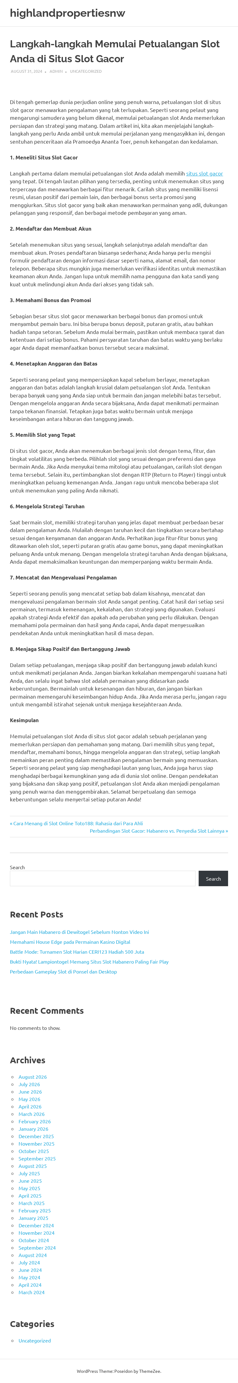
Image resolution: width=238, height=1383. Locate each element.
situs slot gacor (204, 173)
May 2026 (29, 1099)
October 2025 (34, 1151)
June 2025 (30, 1180)
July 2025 (29, 1173)
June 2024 (30, 1270)
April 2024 (30, 1284)
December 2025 (36, 1136)
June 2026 (30, 1091)
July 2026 (29, 1084)
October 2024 (34, 1240)
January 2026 (33, 1128)
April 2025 (30, 1195)
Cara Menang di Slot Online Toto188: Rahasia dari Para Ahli (78, 823)
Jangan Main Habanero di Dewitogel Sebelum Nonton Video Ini (79, 932)
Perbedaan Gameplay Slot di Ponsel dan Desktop (63, 971)
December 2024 (36, 1225)
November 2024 (37, 1232)
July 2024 (29, 1262)
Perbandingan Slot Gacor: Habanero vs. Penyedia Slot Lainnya (157, 830)
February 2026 (35, 1121)
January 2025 (33, 1218)
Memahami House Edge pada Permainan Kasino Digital (70, 942)
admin (56, 71)
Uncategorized (86, 71)
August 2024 (33, 1255)
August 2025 (33, 1166)
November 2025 (37, 1143)
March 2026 (32, 1114)
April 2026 (30, 1106)
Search (17, 867)
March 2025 (32, 1203)
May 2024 (29, 1277)
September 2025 (37, 1158)
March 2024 (32, 1292)
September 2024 (37, 1247)
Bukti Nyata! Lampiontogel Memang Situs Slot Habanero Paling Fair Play (89, 961)
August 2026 (33, 1076)
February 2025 (35, 1210)
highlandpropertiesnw (67, 13)
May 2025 (29, 1188)
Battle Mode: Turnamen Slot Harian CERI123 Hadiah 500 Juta (77, 951)
